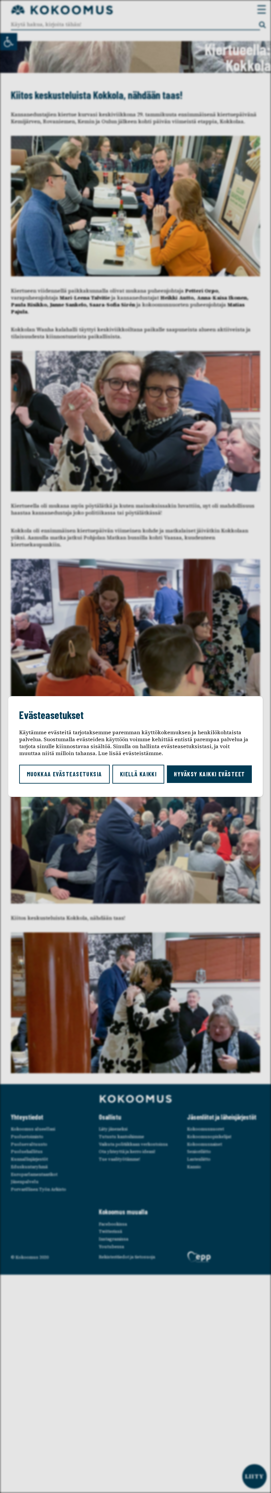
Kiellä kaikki (138, 774)
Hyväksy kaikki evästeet (209, 774)
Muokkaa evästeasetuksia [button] (64, 774)
